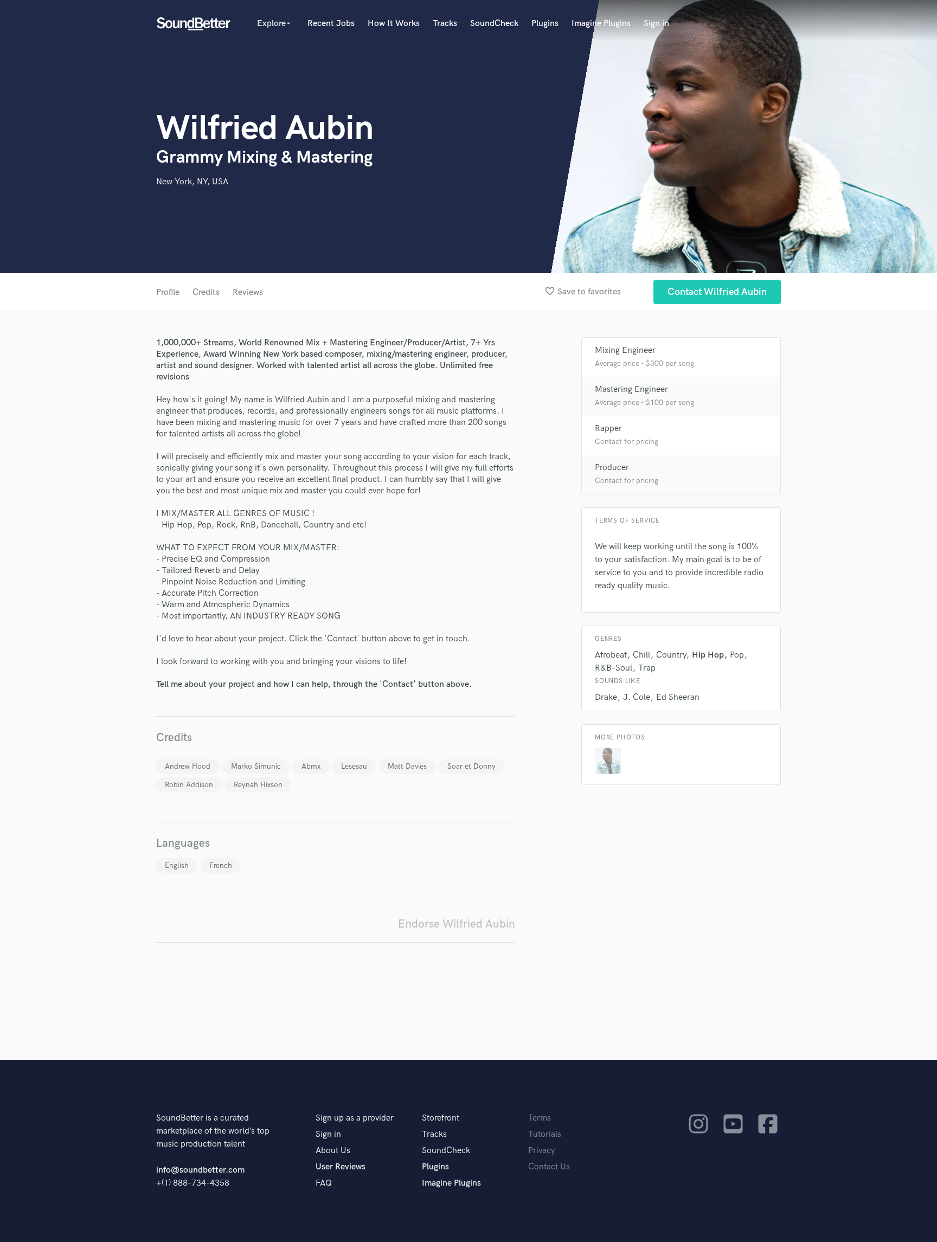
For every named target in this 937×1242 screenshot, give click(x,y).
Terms (539, 1118)
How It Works (394, 23)
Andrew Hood (187, 766)
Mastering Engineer (631, 389)
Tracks (445, 23)
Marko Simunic (256, 766)
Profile (167, 292)
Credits (206, 292)
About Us (333, 1151)
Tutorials (544, 1134)
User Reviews (340, 1167)
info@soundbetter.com (200, 1170)
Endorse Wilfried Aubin (456, 924)
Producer (612, 467)
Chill (641, 655)
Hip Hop (708, 655)
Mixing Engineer (625, 350)
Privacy (541, 1151)
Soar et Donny (471, 766)
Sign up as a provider (355, 1118)
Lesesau (354, 766)
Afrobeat (611, 655)
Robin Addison (189, 784)
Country (671, 655)
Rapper (608, 428)
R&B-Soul (613, 668)
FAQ (324, 1183)
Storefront (440, 1118)
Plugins (545, 23)
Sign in (656, 23)
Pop (737, 655)
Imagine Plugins (601, 23)
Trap (647, 668)
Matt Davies (407, 766)
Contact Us (549, 1167)
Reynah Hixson (258, 784)
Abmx (310, 766)
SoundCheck (494, 23)
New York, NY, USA (192, 182)
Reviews (248, 292)
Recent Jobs (331, 23)
